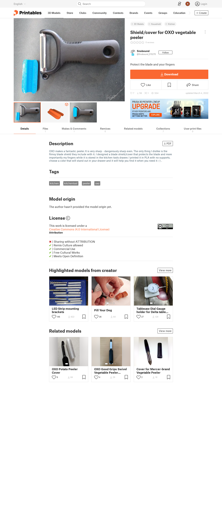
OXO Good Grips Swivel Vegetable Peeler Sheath (110, 370)
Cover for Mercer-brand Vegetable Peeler (153, 370)
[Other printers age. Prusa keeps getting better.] (169, 109)
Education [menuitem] (179, 12)
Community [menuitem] (99, 12)
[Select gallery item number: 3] (71, 303)
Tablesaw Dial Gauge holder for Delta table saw (151, 310)
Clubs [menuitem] (82, 12)
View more (165, 270)
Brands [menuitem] (134, 12)
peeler (86, 183)
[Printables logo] (27, 13)
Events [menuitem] (148, 12)
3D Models (139, 24)
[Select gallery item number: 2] (68, 303)
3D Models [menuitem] (54, 12)
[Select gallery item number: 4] (115, 363)
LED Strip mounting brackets (65, 310)
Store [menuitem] (70, 12)
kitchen (54, 183)
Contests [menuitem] (118, 12)
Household (156, 24)
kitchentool (70, 183)
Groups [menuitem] (163, 12)
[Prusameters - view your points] (187, 4)
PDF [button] (169, 143)
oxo (97, 183)
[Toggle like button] (54, 317)
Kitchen (171, 24)
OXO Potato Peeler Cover (65, 370)
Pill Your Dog (103, 310)
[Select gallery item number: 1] (65, 303)
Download (171, 74)
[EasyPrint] (179, 4)
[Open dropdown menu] (205, 32)
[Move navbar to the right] (189, 13)
